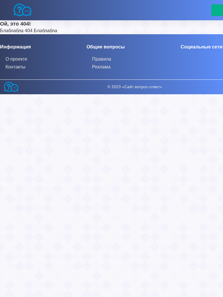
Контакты (16, 66)
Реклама (101, 66)
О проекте (16, 59)
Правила (101, 59)
